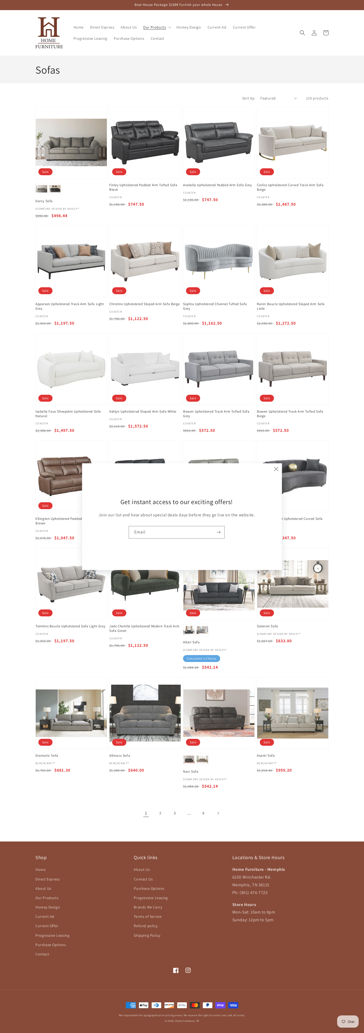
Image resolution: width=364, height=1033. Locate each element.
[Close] (276, 469)
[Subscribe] (218, 532)
